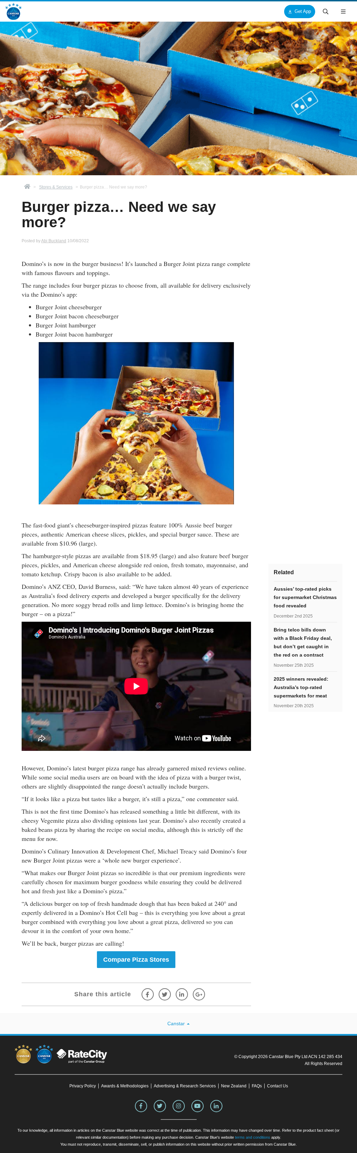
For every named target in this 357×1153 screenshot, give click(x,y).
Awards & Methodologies (125, 1086)
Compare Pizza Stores (136, 959)
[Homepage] (27, 187)
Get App (303, 11)
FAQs (257, 1086)
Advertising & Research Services (185, 1086)
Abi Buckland (53, 240)
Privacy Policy (82, 1086)
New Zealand (233, 1086)
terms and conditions (252, 1137)
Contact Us (277, 1086)
